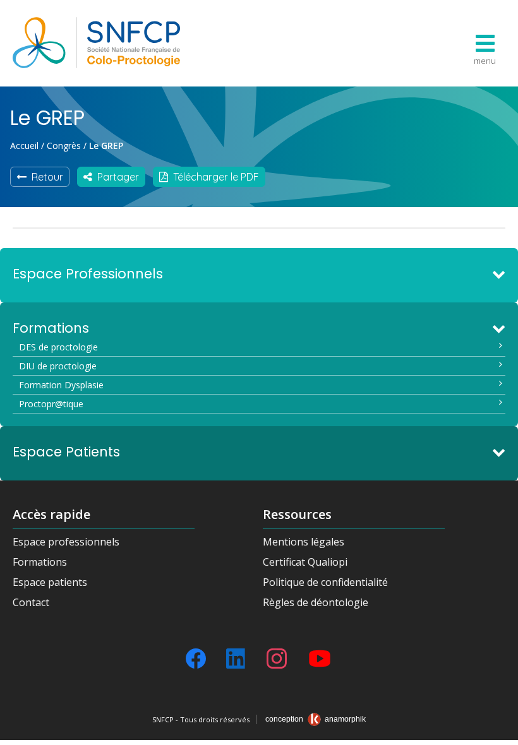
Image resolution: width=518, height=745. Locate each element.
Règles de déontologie (315, 602)
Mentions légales (303, 542)
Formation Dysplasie (61, 385)
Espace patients (50, 582)
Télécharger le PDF (213, 176)
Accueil (24, 146)
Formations (40, 562)
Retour (45, 176)
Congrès (64, 146)
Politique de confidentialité (325, 582)
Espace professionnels (66, 542)
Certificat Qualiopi (305, 562)
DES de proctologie (58, 347)
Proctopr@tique (51, 404)
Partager (115, 176)
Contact (31, 602)
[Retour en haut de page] (496, 731)
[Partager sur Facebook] (196, 658)
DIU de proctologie (58, 366)
